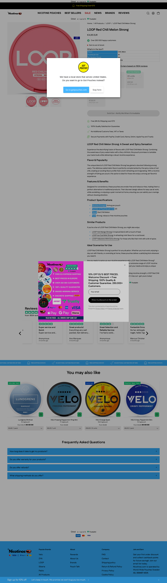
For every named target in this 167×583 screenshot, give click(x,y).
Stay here (97, 89)
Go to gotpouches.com (76, 89)
